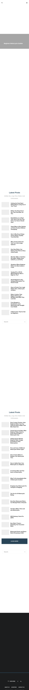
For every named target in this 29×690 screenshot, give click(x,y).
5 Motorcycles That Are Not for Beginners (18, 312)
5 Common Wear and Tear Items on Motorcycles (17, 471)
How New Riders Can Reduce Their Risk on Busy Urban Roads (18, 251)
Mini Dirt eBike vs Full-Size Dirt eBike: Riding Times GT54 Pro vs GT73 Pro (18, 258)
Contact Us (21, 687)
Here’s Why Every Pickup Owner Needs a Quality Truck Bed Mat (17, 235)
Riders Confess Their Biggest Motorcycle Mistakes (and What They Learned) (17, 296)
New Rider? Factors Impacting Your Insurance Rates (17, 525)
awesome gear (5, 123)
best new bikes (24, 123)
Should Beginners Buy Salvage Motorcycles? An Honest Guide (17, 281)
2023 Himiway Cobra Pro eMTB (17, 517)
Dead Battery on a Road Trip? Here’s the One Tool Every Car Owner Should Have (17, 220)
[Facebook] (17, 681)
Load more (14, 541)
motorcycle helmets (14, 123)
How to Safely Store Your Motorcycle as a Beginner (17, 463)
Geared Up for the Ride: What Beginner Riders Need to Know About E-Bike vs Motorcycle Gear (18, 433)
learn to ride (15, 125)
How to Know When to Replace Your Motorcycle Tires (17, 456)
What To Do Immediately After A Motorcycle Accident (18, 479)
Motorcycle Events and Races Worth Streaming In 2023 (18, 532)
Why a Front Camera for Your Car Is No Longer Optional (17, 243)
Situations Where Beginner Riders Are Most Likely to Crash (18, 266)
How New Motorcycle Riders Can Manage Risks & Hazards (18, 501)
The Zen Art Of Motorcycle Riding (17, 494)
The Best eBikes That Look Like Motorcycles (17, 509)
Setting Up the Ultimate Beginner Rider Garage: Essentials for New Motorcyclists (16, 441)
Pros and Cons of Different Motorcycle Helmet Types (17, 448)
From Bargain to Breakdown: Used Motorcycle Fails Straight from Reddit (17, 304)
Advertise (14, 687)
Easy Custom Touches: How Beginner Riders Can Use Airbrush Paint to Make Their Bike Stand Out (18, 424)
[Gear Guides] (7, 397)
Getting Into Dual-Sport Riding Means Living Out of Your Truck (18, 205)
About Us (7, 687)
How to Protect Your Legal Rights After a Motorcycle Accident (18, 289)
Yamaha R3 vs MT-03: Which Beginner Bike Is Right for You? (17, 273)
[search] (25, 118)
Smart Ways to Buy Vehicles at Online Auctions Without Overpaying (18, 228)
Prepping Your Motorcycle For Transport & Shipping (18, 486)
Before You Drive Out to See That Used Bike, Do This (17, 212)
